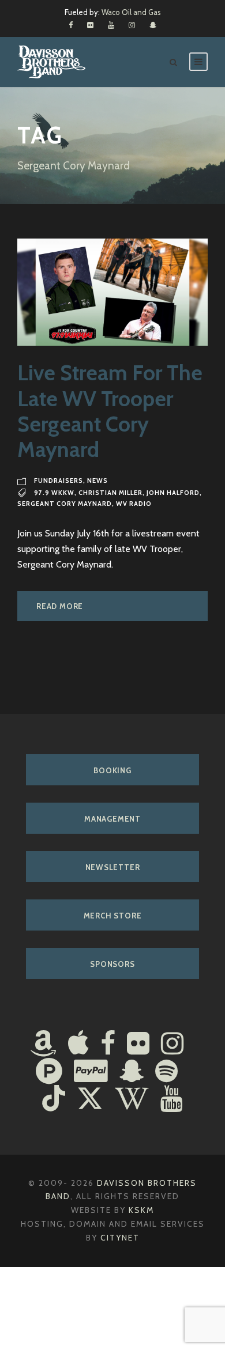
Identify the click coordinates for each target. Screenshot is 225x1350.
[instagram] (132, 24)
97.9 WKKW (54, 493)
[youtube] (111, 24)
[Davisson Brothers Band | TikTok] (53, 1100)
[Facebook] (107, 1044)
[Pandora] (49, 1072)
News (97, 481)
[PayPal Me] (91, 1072)
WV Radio (134, 504)
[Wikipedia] (132, 1100)
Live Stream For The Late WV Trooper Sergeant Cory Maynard (109, 411)
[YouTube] (171, 1100)
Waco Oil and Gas (131, 12)
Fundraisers (58, 481)
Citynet (120, 1237)
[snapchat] (152, 24)
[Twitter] (90, 1100)
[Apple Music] (78, 1044)
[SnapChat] (131, 1072)
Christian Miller (110, 493)
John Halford (173, 493)
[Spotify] (166, 1072)
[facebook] (71, 24)
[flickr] (90, 24)
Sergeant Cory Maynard (64, 504)
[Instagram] (172, 1044)
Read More (59, 606)
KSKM (141, 1210)
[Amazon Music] (43, 1044)
